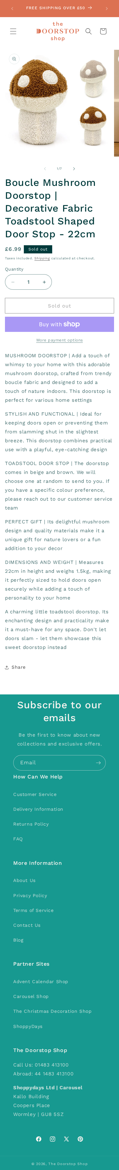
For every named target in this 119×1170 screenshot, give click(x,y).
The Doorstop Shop (68, 1164)
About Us (24, 880)
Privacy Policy (30, 895)
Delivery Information (38, 809)
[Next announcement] (106, 8)
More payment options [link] (59, 340)
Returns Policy (31, 824)
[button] (13, 31)
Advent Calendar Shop (40, 981)
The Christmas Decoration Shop (52, 1011)
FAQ (18, 838)
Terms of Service (33, 910)
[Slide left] (45, 168)
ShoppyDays (28, 1026)
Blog (18, 940)
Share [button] (19, 667)
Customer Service (35, 794)
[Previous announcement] (12, 8)
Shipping (42, 258)
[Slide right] (74, 168)
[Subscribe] (98, 763)
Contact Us (27, 925)
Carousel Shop (31, 996)
